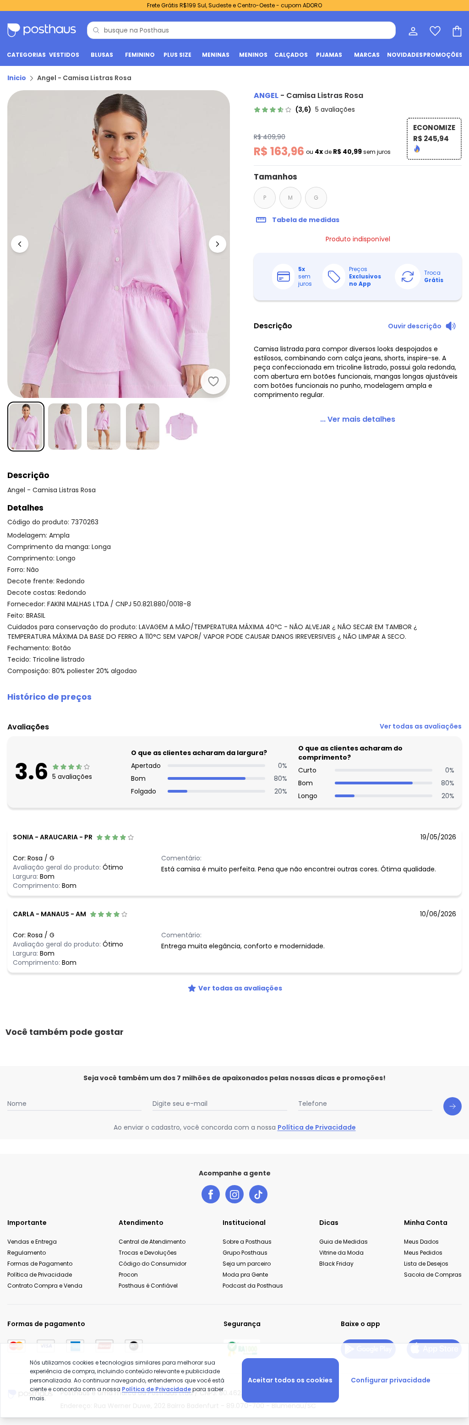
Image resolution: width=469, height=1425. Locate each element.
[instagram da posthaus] (234, 1194)
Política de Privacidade (317, 1127)
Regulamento (26, 1252)
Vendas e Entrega (32, 1242)
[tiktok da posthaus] (258, 1194)
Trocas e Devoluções (148, 1252)
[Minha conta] (412, 30)
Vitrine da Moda (341, 1252)
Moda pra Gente (245, 1274)
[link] (304, 109)
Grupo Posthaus (245, 1252)
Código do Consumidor (152, 1263)
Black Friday (336, 1263)
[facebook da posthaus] (211, 1194)
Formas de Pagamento (39, 1263)
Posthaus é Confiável (148, 1285)
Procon (128, 1274)
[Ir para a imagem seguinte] (217, 244)
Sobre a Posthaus (247, 1242)
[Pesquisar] (96, 30)
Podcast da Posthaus (253, 1285)
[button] (234, 697)
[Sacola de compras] (456, 30)
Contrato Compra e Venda (44, 1285)
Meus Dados (421, 1242)
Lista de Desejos (426, 1263)
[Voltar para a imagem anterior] (19, 244)
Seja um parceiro (247, 1263)
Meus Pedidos (423, 1252)
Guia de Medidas (343, 1242)
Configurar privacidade (391, 1380)
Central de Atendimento (152, 1242)
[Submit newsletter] (452, 1106)
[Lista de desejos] (434, 30)
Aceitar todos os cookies (290, 1380)
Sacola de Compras (433, 1274)
